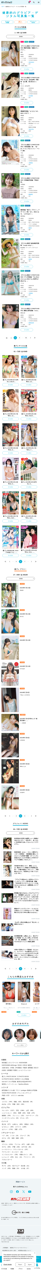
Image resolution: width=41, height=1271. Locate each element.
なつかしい (8, 1127)
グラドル (8, 1144)
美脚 (22, 1113)
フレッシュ (18, 1115)
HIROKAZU (31, 62)
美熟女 (29, 1124)
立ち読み (26, 69)
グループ (25, 1135)
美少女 (7, 1124)
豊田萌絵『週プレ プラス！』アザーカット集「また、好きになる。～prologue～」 (30, 212)
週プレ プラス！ (20, 22)
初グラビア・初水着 (21, 1166)
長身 (31, 1113)
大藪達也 (31, 162)
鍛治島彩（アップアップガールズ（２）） (29, 248)
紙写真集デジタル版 (8, 1090)
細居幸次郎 (31, 322)
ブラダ (22, 283)
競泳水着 (28, 1101)
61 (26, 337)
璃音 (21, 52)
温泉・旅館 (18, 1138)
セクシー (8, 1129)
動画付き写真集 (32, 1090)
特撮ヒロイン (26, 1154)
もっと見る (20, 1045)
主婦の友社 (5, 1068)
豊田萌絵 (22, 216)
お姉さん (18, 1124)
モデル (7, 1147)
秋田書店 (5, 1062)
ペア (5, 1135)
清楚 (19, 1129)
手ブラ (7, 1166)
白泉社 (4, 1070)
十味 (21, 153)
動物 (16, 1168)
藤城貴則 (31, 194)
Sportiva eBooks (23, 1084)
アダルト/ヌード (7, 1159)
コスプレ (7, 1101)
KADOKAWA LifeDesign (9, 1065)
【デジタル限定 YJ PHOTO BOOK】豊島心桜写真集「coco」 (29, 309)
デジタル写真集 (7, 22)
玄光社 (20, 1065)
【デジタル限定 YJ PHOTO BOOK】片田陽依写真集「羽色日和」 (29, 180)
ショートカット (9, 1113)
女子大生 (27, 1147)
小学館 (12, 1068)
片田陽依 (22, 184)
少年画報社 (18, 1068)
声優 (16, 1147)
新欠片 (36, 1068)
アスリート (30, 1157)
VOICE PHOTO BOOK (9, 1093)
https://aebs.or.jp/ (5, 1241)
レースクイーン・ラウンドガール (15, 1149)
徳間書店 (30, 1068)
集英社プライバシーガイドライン (18, 1247)
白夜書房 (10, 1070)
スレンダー (8, 1110)
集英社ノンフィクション (10, 1084)
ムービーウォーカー (24, 1070)
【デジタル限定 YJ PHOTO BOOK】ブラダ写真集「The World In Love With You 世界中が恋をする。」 (29, 278)
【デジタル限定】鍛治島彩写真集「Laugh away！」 (29, 244)
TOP (2, 6)
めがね (7, 1104)
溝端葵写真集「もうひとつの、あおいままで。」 (29, 112)
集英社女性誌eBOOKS (24, 1081)
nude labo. (21, 1095)
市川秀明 (31, 95)
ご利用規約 (5, 1247)
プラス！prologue (21, 1090)
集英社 (30, 1065)
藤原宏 (30, 227)
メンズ (7, 1168)
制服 (18, 1101)
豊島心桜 (22, 313)
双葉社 (15, 1070)
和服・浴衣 (18, 1104)
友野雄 (30, 259)
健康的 (7, 1115)
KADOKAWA (23, 1062)
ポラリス (14, 1095)
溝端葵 (22, 115)
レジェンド (8, 1157)
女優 (31, 1144)
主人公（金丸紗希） (25, 86)
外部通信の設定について (24, 1250)
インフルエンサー (10, 1154)
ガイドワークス (13, 1062)
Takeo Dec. (31, 129)
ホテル (6, 1138)
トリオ (14, 1135)
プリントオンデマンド (24, 1093)
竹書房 (25, 1068)
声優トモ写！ (6, 1095)
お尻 (30, 1110)
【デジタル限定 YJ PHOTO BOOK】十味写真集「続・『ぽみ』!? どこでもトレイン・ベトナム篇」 (30, 147)
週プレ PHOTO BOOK (9, 1076)
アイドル (20, 1144)
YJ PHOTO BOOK (23, 1076)
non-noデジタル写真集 (9, 1081)
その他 (25, 1168)
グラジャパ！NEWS (33, 22)
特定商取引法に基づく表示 (9, 1250)
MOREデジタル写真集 (22, 1079)
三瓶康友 (31, 293)
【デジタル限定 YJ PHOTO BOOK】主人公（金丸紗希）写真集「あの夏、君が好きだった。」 (29, 80)
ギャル (24, 1118)
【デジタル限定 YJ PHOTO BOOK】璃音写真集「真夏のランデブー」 (29, 48)
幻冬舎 (25, 1065)
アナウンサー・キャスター (13, 1152)
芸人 (19, 1157)
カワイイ (21, 1127)
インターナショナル (10, 1118)
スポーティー (32, 1115)
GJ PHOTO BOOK (8, 1079)
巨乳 (20, 1110)
